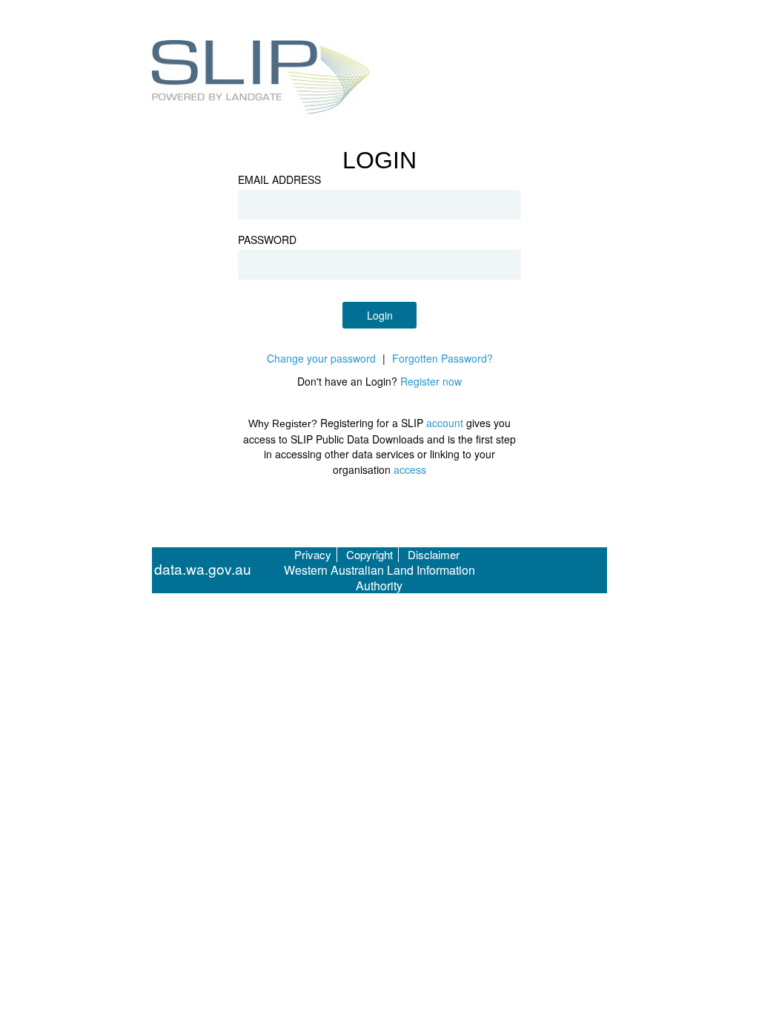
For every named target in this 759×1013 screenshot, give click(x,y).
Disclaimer (434, 554)
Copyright (369, 554)
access (410, 469)
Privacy (312, 554)
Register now (431, 381)
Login (380, 315)
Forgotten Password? (442, 358)
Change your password (321, 358)
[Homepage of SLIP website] (261, 79)
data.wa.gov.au (202, 569)
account (444, 422)
